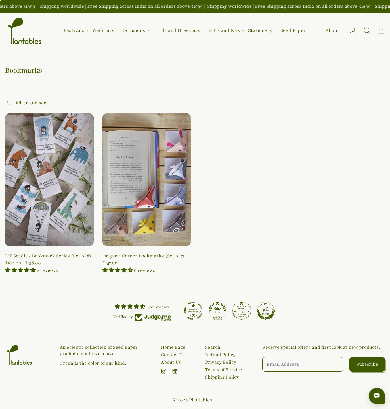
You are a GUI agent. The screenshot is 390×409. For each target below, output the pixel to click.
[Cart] (381, 30)
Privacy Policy (220, 362)
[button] (367, 30)
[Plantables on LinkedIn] (175, 371)
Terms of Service (223, 370)
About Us (171, 362)
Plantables (200, 400)
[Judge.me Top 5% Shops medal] (266, 311)
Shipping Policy (222, 377)
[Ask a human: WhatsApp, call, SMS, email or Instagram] (377, 396)
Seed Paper (293, 30)
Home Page (173, 347)
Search (212, 347)
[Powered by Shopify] (353, 30)
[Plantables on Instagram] (164, 371)
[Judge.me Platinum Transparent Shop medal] (193, 311)
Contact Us (173, 355)
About (332, 30)
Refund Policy (220, 355)
